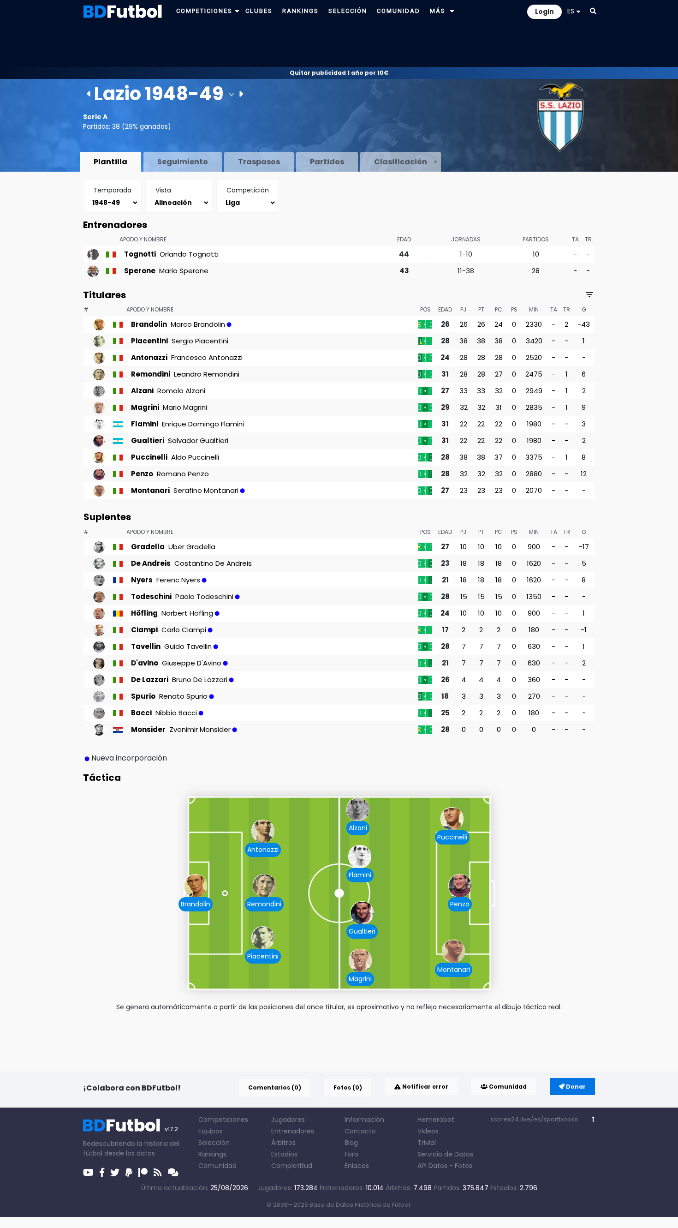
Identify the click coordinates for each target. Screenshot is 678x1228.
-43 (583, 324)
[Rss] (158, 1172)
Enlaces (357, 1165)
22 (463, 424)
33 (463, 390)
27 (499, 374)
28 (536, 271)
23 (464, 490)
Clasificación (400, 161)
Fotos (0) (347, 1087)
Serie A (95, 116)
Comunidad (507, 1086)
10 (536, 254)
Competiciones (223, 1119)
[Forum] (173, 1172)
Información (364, 1119)
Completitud (291, 1165)
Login (544, 11)
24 (498, 324)
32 (499, 390)
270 (534, 696)
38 (463, 341)
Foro (351, 1154)
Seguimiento (182, 161)
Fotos (463, 1165)
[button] (237, 10)
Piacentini (263, 956)
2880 (534, 474)
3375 (533, 457)
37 (498, 457)
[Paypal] (128, 1172)
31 (498, 407)
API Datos (432, 1165)
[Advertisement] (339, 44)
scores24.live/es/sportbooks (534, 1119)
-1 (584, 630)
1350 (533, 596)
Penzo (460, 904)
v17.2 (171, 1129)
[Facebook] (102, 1172)
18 (463, 563)
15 (463, 596)
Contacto (360, 1131)
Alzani (358, 828)
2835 (534, 407)
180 (534, 630)
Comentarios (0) (274, 1087)
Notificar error (424, 1086)
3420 (534, 341)
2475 (533, 374)
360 (534, 679)
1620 (534, 563)
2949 (534, 390)
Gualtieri (362, 931)
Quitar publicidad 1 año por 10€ (339, 73)
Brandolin (195, 904)
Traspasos (259, 161)
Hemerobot (435, 1119)
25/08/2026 (229, 1187)
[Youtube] (88, 1172)
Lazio (117, 94)
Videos (428, 1131)
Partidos (327, 161)
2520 (534, 357)
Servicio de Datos (445, 1154)
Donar (575, 1086)
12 (584, 474)
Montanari (453, 969)
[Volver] (593, 1119)
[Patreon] (143, 1172)
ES (570, 11)
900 (534, 546)
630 (534, 646)
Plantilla (110, 161)
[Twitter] (114, 1172)
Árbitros (283, 1142)
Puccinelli (452, 837)
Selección (214, 1142)
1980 (534, 424)
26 (464, 324)
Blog (351, 1142)
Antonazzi (263, 849)
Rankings (212, 1154)
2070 (534, 490)
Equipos (210, 1131)
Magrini (360, 978)
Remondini (264, 904)
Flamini (360, 875)
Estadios (284, 1154)
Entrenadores (292, 1131)
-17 (584, 546)
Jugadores (288, 1119)
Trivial (426, 1142)
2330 (534, 324)
